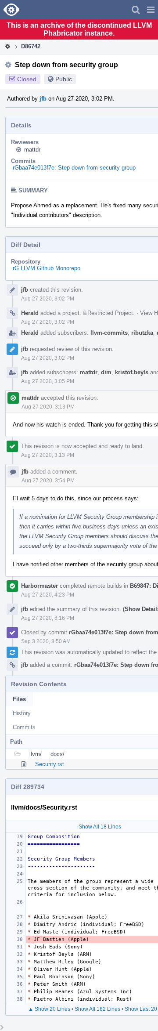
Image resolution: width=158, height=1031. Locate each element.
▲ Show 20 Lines (49, 1009)
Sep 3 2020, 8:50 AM (46, 641)
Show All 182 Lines (97, 1009)
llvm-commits (109, 332)
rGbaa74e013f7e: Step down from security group (74, 167)
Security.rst (49, 764)
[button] (151, 9)
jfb (43, 98)
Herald (30, 313)
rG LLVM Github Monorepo (46, 268)
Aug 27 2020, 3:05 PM (47, 381)
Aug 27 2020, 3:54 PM (48, 481)
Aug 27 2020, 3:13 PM (48, 407)
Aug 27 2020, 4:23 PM (47, 595)
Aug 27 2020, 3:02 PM (47, 299)
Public (63, 79)
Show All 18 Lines (100, 827)
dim (106, 372)
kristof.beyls (131, 372)
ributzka (142, 332)
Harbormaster (39, 585)
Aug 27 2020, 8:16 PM (47, 618)
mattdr (32, 149)
